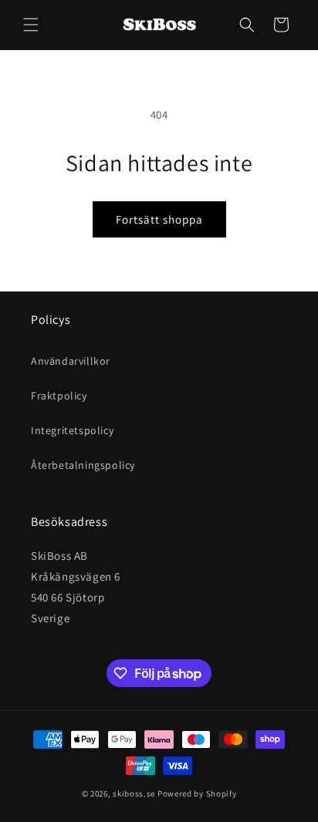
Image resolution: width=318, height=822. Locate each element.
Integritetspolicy (72, 430)
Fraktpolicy (59, 396)
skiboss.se (134, 793)
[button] (31, 25)
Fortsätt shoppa (159, 219)
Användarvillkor (70, 361)
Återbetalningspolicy (83, 465)
